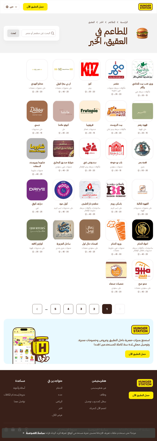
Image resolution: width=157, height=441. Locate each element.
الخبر (101, 22)
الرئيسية (124, 22)
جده (60, 394)
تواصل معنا (19, 401)
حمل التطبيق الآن (35, 7)
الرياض (59, 401)
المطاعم (111, 22)
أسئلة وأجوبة (19, 388)
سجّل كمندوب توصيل (95, 401)
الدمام (59, 388)
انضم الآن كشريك (97, 408)
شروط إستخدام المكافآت (14, 394)
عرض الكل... (56, 415)
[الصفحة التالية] (37, 309)
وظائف (103, 394)
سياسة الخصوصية (35, 433)
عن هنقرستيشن (98, 388)
